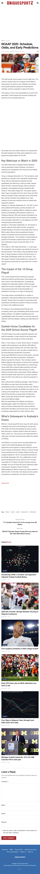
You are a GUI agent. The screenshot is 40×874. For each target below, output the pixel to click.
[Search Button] (38, 3)
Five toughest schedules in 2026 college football (19, 648)
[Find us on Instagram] (20, 869)
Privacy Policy (19, 849)
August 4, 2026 (6, 762)
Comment (5, 781)
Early (7, 512)
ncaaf (12, 512)
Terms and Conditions (12, 852)
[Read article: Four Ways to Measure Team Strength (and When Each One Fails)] (20, 704)
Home (2, 40)
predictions (24, 512)
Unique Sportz (24, 863)
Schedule (33, 512)
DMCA (11, 849)
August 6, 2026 (6, 688)
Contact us (23, 852)
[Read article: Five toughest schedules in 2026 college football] (20, 633)
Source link (5, 483)
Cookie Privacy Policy (31, 849)
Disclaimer (5, 849)
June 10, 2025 (5, 51)
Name (3, 805)
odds (17, 512)
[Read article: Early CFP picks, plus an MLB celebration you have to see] (20, 667)
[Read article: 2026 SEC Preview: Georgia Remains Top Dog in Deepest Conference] (20, 596)
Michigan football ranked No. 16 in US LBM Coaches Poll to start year (17, 758)
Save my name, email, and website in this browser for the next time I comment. (20, 831)
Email (3, 813)
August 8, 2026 (6, 579)
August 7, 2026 (6, 616)
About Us (30, 852)
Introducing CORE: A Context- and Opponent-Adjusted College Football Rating (18, 575)
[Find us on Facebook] (18, 869)
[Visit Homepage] (20, 3)
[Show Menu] (2, 3)
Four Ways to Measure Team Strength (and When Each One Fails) (17, 721)
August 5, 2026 (6, 725)
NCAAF (8, 40)
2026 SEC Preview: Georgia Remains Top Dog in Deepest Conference (19, 612)
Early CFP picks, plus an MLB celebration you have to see (18, 684)
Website (4, 822)
